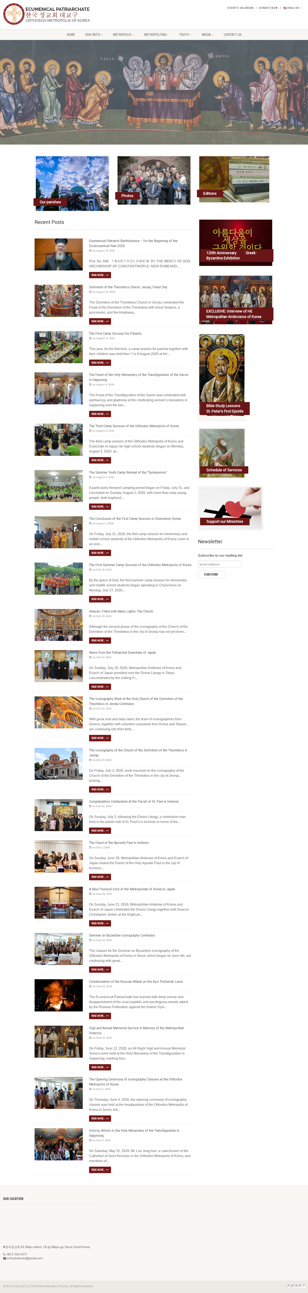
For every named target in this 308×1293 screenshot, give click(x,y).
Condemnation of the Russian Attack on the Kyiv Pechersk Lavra (136, 982)
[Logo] (51, 14)
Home (71, 35)
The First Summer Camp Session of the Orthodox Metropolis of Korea (140, 565)
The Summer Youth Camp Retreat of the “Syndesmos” (128, 472)
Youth (184, 35)
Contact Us (233, 35)
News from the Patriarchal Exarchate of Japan (122, 653)
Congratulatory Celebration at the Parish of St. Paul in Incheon (134, 801)
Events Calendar (241, 7)
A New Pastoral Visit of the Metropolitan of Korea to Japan (132, 889)
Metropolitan (155, 35)
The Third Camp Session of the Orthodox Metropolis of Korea (134, 426)
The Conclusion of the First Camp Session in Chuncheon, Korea (135, 519)
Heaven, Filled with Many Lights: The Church (121, 611)
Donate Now (268, 7)
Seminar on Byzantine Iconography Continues (122, 935)
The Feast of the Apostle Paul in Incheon (119, 843)
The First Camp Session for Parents (115, 334)
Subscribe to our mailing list (220, 555)
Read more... (99, 275)
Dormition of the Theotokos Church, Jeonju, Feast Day (128, 287)
